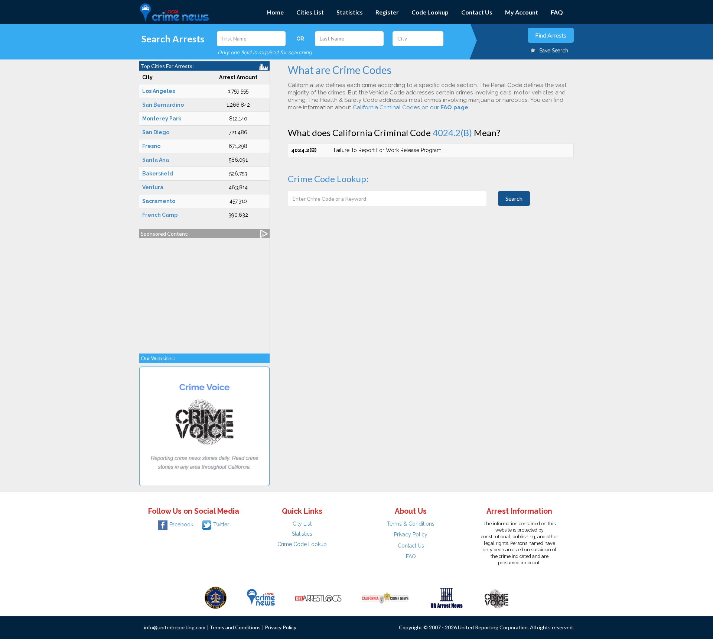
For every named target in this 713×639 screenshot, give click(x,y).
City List (302, 524)
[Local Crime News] (261, 597)
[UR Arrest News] (446, 597)
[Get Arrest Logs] (318, 597)
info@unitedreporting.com (174, 627)
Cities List (310, 12)
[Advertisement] (204, 292)
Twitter (221, 524)
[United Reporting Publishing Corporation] (216, 597)
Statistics (349, 12)
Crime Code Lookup (302, 544)
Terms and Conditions (235, 627)
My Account (521, 12)
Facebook (181, 524)
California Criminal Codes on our (410, 107)
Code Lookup (430, 12)
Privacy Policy (410, 535)
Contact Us (476, 12)
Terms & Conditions (410, 524)
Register (387, 12)
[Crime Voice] (496, 597)
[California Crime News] (385, 597)
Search (513, 198)
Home (275, 12)
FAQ (557, 12)
